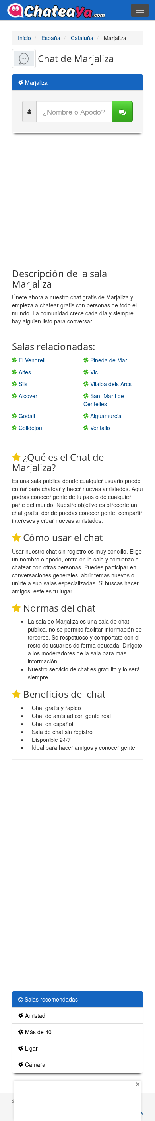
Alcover (27, 396)
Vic (93, 372)
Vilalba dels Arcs (110, 384)
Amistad (34, 1015)
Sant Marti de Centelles (103, 400)
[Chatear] (122, 111)
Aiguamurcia (105, 416)
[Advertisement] (78, 196)
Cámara (34, 1064)
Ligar (30, 1048)
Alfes (24, 372)
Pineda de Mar (108, 360)
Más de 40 (37, 1032)
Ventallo (99, 428)
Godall (26, 416)
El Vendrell (31, 360)
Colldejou (29, 428)
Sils (22, 384)
